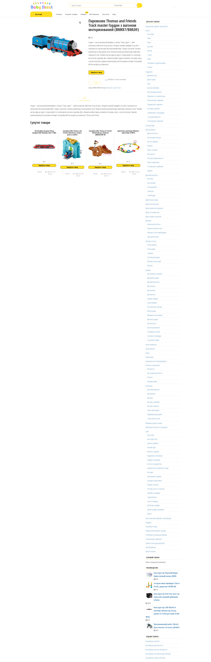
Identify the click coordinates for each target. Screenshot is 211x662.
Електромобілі (152, 187)
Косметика (149, 386)
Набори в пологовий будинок (156, 232)
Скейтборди (151, 195)
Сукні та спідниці (152, 501)
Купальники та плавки (154, 476)
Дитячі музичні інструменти (154, 208)
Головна (59, 14)
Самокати (150, 191)
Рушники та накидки (153, 493)
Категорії (38, 14)
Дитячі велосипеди (152, 200)
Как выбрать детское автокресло (156, 649)
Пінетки (149, 50)
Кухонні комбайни (153, 87)
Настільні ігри (151, 323)
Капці (149, 38)
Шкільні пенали (151, 551)
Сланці (149, 54)
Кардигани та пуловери (154, 455)
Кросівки (150, 46)
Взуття (148, 30)
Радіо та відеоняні (153, 162)
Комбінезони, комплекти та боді (157, 468)
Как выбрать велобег (153, 641)
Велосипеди (151, 183)
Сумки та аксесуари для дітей (155, 543)
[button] (80, 23)
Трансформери (151, 547)
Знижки (84, 13)
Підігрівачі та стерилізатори (156, 96)
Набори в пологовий (154, 261)
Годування (149, 71)
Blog (114, 14)
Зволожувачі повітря (154, 137)
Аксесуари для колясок (154, 373)
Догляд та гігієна (151, 241)
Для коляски (151, 286)
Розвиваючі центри (153, 331)
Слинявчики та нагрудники (155, 112)
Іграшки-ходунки (152, 298)
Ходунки (149, 170)
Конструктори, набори (154, 307)
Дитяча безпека (152, 133)
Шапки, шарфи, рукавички (155, 509)
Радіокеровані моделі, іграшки (156, 530)
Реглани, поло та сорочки (155, 488)
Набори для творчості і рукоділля (156, 427)
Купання (150, 145)
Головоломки (150, 125)
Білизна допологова (153, 224)
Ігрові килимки (152, 302)
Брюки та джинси (152, 443)
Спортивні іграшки (153, 340)
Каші (148, 83)
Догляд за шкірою (153, 406)
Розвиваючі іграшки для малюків (156, 535)
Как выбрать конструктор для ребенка (158, 653)
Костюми (150, 472)
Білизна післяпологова (154, 228)
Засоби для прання (153, 257)
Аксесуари (150, 435)
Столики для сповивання (155, 166)
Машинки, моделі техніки (114, 88)
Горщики (150, 253)
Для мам (148, 220)
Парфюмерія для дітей (154, 414)
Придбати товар (96, 72)
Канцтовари (149, 357)
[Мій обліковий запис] (178, 5)
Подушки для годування (155, 104)
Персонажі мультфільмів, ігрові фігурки (158, 518)
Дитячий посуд (152, 75)
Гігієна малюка (152, 244)
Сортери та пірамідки (154, 336)
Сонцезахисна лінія (153, 418)
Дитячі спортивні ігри (152, 212)
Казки (147, 353)
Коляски (150, 377)
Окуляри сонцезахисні (154, 480)
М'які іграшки (151, 311)
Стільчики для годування (155, 121)
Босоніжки (150, 34)
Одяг (147, 431)
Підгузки (150, 265)
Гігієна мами (151, 249)
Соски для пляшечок (154, 117)
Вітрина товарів (71, 14)
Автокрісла (150, 369)
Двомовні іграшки (153, 278)
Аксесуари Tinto (152, 439)
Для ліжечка (151, 294)
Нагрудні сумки (152, 381)
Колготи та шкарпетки (154, 464)
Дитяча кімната (150, 129)
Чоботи (149, 67)
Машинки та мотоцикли (154, 315)
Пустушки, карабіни (153, 108)
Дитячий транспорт (152, 175)
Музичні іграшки (152, 319)
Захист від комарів (153, 410)
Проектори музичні (153, 327)
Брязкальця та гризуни (154, 273)
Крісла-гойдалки (152, 141)
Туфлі (149, 59)
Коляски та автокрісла (153, 365)
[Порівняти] (171, 5)
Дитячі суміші (151, 79)
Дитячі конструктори (152, 204)
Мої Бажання (94, 14)
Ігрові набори (150, 348)
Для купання (151, 290)
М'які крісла (151, 154)
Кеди (148, 42)
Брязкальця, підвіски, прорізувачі (157, 26)
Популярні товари (151, 526)
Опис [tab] (85, 98)
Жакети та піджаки (153, 451)
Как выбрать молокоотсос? (154, 645)
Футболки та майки (153, 505)
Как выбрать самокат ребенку (155, 657)
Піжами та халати (152, 484)
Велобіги (150, 178)
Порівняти (39, 172)
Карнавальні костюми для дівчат (156, 361)
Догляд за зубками (153, 402)
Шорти (149, 513)
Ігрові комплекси (151, 344)
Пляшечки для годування (155, 100)
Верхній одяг (151, 447)
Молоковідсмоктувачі (154, 92)
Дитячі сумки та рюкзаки (153, 216)
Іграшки (148, 270)
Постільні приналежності (155, 158)
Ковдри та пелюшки (153, 460)
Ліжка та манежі (152, 150)
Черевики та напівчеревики (156, 63)
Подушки (148, 522)
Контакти (105, 14)
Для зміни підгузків (153, 389)
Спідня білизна (152, 497)
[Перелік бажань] (174, 5)
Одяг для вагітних (153, 236)
